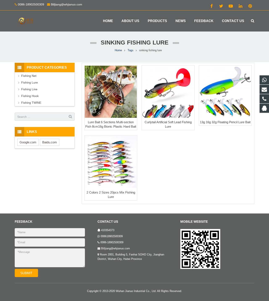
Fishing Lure (29, 82)
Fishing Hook (30, 96)
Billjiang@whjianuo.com (66, 4)
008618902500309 (112, 236)
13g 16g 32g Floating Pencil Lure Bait (225, 122)
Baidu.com (49, 142)
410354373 (107, 230)
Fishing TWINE (31, 102)
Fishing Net (28, 75)
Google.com (28, 142)
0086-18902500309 (31, 4)
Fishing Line (29, 89)
